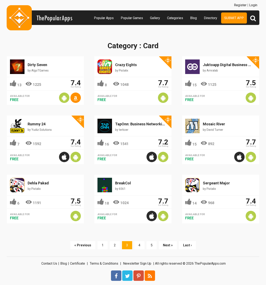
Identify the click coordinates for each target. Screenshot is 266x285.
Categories (175, 18)
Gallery (155, 18)
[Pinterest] (138, 275)
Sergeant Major (216, 183)
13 (19, 85)
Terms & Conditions (104, 263)
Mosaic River (214, 124)
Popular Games (132, 18)
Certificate (77, 263)
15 (194, 85)
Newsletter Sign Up (137, 263)
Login (253, 5)
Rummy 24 (37, 124)
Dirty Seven (37, 65)
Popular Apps (104, 18)
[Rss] (150, 275)
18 (107, 203)
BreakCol (123, 183)
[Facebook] (116, 275)
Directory (210, 18)
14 (194, 203)
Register (240, 5)
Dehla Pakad (38, 183)
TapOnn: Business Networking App (144, 124)
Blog (193, 18)
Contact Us (49, 263)
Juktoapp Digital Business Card (229, 65)
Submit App (234, 18)
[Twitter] (127, 275)
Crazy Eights (126, 65)
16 (107, 144)
